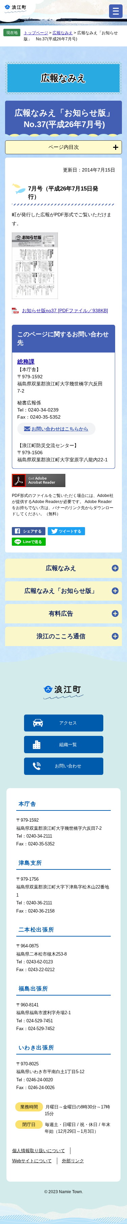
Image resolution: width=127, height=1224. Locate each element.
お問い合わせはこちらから (59, 429)
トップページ (36, 33)
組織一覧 (68, 744)
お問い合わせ (68, 765)
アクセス (68, 722)
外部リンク (73, 1160)
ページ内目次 (63, 147)
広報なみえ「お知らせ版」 (61, 590)
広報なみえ (62, 33)
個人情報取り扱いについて (38, 1150)
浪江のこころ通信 (61, 636)
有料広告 (61, 613)
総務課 (26, 362)
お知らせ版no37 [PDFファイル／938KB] (65, 310)
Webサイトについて (32, 1160)
